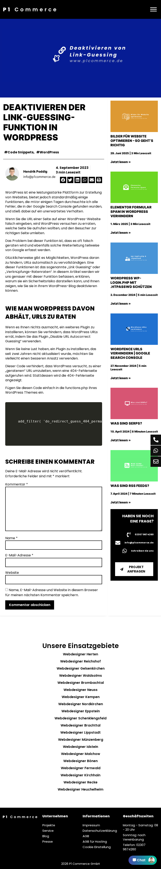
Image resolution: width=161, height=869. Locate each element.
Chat (141, 860)
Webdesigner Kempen (81, 696)
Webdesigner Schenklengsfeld (80, 718)
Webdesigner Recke (80, 782)
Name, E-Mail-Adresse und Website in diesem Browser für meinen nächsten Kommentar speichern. (51, 592)
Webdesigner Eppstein (80, 711)
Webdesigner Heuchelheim (80, 789)
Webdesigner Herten (80, 654)
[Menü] (153, 9)
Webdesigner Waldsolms (80, 675)
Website (12, 572)
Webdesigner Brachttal (80, 725)
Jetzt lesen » (120, 162)
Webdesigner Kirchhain (80, 775)
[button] (63, 180)
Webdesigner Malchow (80, 753)
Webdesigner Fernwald (80, 768)
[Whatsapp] (156, 450)
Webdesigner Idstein (80, 746)
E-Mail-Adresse (19, 555)
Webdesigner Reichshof (80, 661)
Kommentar (16, 484)
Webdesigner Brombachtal (80, 682)
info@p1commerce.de (39, 177)
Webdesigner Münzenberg (80, 739)
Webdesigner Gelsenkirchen (81, 668)
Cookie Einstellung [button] (97, 847)
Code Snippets (21, 152)
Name (11, 538)
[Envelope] (156, 461)
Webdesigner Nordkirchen (80, 704)
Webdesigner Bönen (80, 761)
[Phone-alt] (156, 440)
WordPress (49, 152)
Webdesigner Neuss (80, 689)
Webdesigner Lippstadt (80, 732)
